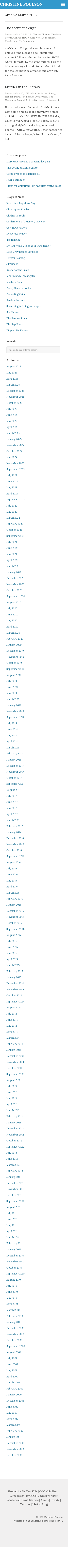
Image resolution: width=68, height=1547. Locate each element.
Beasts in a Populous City (20, 203)
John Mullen (48, 37)
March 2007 (13, 1424)
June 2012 (12, 1158)
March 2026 (13, 384)
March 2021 (12, 566)
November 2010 (15, 1261)
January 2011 (13, 1249)
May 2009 (11, 1370)
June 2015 (12, 947)
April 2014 (12, 1031)
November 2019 (15, 656)
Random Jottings (15, 300)
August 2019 (13, 675)
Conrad (17, 37)
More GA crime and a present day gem (28, 161)
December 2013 (15, 1056)
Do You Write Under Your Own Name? (28, 245)
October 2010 (14, 1267)
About (45, 1500)
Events (55, 1500)
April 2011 (11, 1231)
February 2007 (14, 1431)
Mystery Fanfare (15, 282)
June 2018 (12, 729)
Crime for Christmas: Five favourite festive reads (33, 185)
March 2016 (12, 892)
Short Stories (30, 1500)
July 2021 (11, 542)
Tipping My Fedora (17, 330)
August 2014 (13, 1007)
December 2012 (15, 1128)
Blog (45, 1504)
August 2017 (13, 789)
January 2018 (13, 759)
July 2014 (11, 1013)
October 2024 (14, 451)
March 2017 (12, 820)
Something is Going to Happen (23, 306)
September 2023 (15, 469)
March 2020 (13, 632)
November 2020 (15, 584)
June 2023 (12, 481)
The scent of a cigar (20, 28)
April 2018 (12, 741)
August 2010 (13, 1279)
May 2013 (11, 1098)
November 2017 (15, 771)
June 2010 (12, 1291)
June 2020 (12, 614)
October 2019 (14, 662)
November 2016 (15, 844)
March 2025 (13, 433)
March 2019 (12, 699)
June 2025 (12, 414)
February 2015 (14, 971)
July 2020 (11, 608)
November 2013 (15, 1062)
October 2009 (14, 1340)
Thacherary (11, 41)
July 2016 (11, 868)
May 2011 (11, 1225)
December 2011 (14, 1183)
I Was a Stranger (15, 179)
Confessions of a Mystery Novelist (25, 221)
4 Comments (53, 99)
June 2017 (12, 802)
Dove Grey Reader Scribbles (22, 251)
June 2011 (11, 1219)
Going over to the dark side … (23, 173)
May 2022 (11, 511)
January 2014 (13, 1049)
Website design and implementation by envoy (38, 1520)
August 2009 (13, 1352)
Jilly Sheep (12, 263)
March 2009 (13, 1382)
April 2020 (12, 626)
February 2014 (14, 1043)
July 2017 (11, 796)
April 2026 (12, 378)
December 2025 (15, 390)
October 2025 (14, 402)
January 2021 (13, 572)
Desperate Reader (16, 233)
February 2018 (14, 753)
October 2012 (14, 1140)
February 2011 (14, 1243)
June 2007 (12, 1406)
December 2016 (15, 838)
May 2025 (11, 421)
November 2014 (15, 989)
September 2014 (15, 1001)
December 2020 (15, 578)
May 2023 (11, 487)
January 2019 (13, 705)
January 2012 (13, 1176)
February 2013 (14, 1116)
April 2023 (12, 493)
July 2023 (11, 475)
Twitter (25, 1504)
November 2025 (15, 396)
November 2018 (15, 711)
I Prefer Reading (15, 257)
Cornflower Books (16, 227)
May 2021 (11, 554)
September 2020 (15, 596)
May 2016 (11, 880)
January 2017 (13, 832)
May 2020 (11, 620)
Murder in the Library (22, 87)
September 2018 (15, 717)
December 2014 (15, 983)
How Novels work (31, 37)
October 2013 (14, 1068)
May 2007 (11, 1412)
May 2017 (11, 808)
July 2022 (11, 505)
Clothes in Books (16, 215)
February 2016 (14, 898)
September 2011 (15, 1201)
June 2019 (12, 687)
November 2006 (15, 1449)
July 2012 (11, 1152)
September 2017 (15, 783)
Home (12, 1491)
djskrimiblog (13, 239)
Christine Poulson (53, 1517)
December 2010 (15, 1255)
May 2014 (11, 1025)
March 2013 (12, 1110)
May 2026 (11, 372)
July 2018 (11, 723)
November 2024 (15, 445)
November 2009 (15, 1334)
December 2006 (15, 1443)
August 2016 (13, 862)
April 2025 (12, 427)
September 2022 (15, 499)
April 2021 (12, 560)
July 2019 (11, 681)
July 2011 (11, 1213)
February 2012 (14, 1170)
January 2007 (14, 1436)
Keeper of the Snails (17, 270)
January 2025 (14, 439)
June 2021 (12, 548)
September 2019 (15, 668)
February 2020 (14, 638)
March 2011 (12, 1237)
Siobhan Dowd (12, 96)
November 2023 (15, 463)
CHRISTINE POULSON (21, 4)
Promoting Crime (16, 294)
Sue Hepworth (14, 312)
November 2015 (15, 916)
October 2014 (14, 995)
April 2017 (12, 814)
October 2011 (13, 1195)
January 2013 (13, 1122)
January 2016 (13, 904)
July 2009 (11, 1358)
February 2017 (14, 826)
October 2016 (14, 850)
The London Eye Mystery (34, 96)
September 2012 (15, 1146)
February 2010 (14, 1316)
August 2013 (13, 1080)
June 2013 (11, 1092)
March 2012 (12, 1164)
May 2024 (11, 457)
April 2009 (12, 1376)
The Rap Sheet (14, 324)
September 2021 (15, 535)
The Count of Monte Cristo (22, 167)
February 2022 (14, 523)
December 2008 (15, 1400)
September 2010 (15, 1273)
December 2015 (15, 910)
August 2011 (13, 1207)
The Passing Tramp (17, 318)
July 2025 (11, 409)
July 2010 (11, 1285)
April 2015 (12, 959)
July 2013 (11, 1086)
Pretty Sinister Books (18, 288)
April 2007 (12, 1418)
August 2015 (13, 935)
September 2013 (15, 1074)
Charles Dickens (41, 34)
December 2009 (15, 1328)
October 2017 (14, 777)
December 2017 (15, 765)
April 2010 (12, 1303)
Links (36, 1504)
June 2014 (12, 1019)
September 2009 (15, 1346)
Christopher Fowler (17, 209)
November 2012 (15, 1134)
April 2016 (12, 886)
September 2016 (15, 856)
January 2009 (14, 1394)
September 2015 (15, 929)
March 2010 (13, 1310)
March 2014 (12, 1037)
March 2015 (13, 965)
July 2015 (11, 941)
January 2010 (13, 1322)
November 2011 (15, 1189)
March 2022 (13, 517)
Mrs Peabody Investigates (20, 275)
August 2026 (13, 366)
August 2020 (13, 602)
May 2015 (11, 953)
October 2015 (14, 922)
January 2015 (13, 977)
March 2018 (12, 747)
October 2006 (14, 1455)
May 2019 (11, 693)
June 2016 (12, 874)
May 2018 (11, 735)
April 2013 (11, 1104)
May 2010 (11, 1297)
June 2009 (12, 1364)
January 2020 (14, 644)
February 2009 (14, 1388)
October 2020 (14, 590)
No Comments (26, 41)
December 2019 (15, 650)
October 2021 (14, 529)
